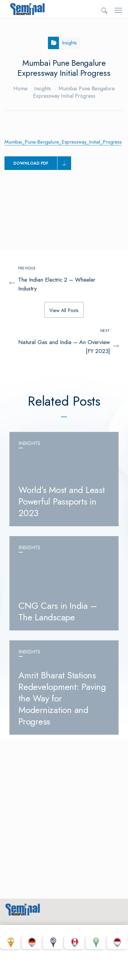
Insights (42, 88)
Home (20, 88)
